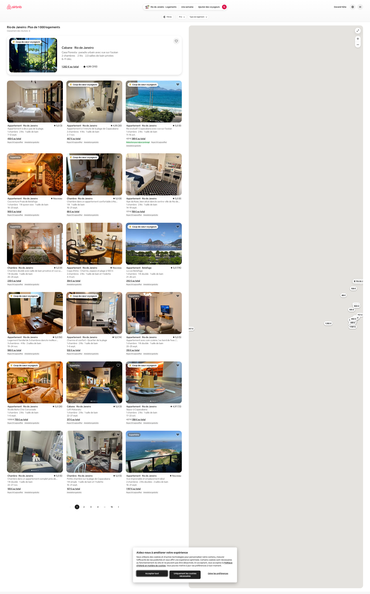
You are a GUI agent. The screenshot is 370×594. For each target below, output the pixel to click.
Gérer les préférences (218, 573)
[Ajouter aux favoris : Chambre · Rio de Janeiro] (118, 157)
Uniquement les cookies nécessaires (185, 574)
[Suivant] (118, 507)
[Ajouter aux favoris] (176, 41)
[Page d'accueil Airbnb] (14, 7)
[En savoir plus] (29, 31)
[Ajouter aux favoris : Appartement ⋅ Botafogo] (177, 226)
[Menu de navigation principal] (360, 7)
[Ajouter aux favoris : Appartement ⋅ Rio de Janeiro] (59, 84)
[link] (70, 507)
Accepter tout (152, 573)
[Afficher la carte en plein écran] (358, 31)
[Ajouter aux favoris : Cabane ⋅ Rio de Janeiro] (118, 365)
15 (112, 507)
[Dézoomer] (358, 39)
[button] (70, 66)
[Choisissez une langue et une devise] (353, 7)
